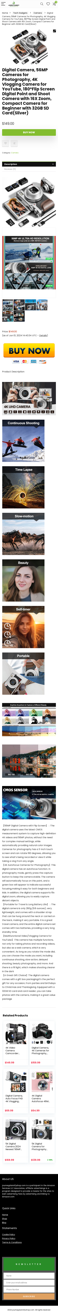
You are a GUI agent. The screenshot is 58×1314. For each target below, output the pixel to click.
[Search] (41, 4)
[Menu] (3, 4)
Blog (4, 1222)
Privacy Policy (8, 1238)
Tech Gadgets (20, 13)
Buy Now (29, 132)
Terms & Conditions (12, 1242)
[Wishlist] (48, 4)
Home (5, 13)
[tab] (29, 164)
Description (10, 164)
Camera (38, 13)
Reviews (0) (10, 169)
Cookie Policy (8, 1234)
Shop (4, 1218)
